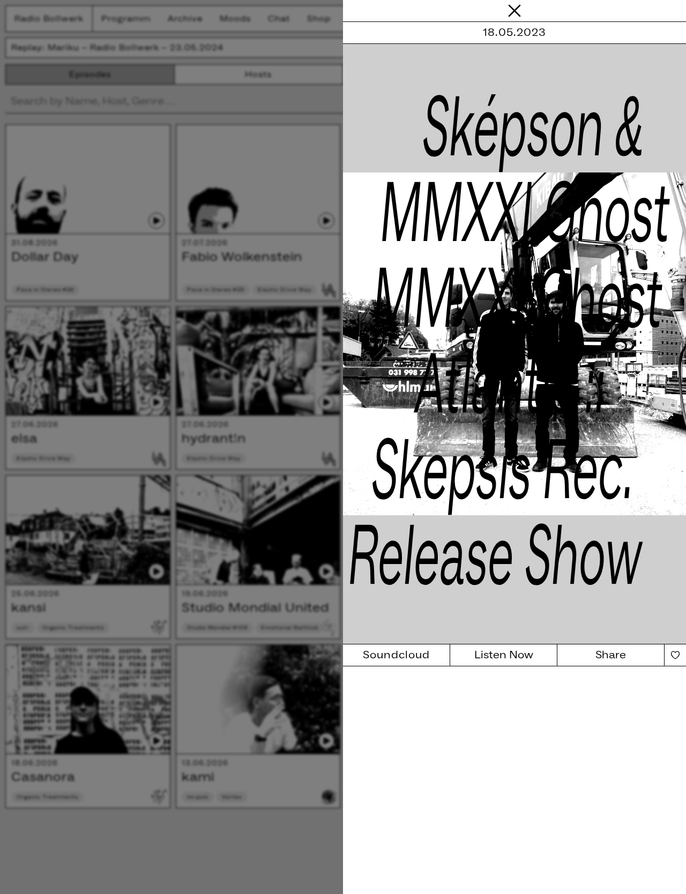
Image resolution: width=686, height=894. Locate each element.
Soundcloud (396, 655)
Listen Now (503, 655)
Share (610, 655)
